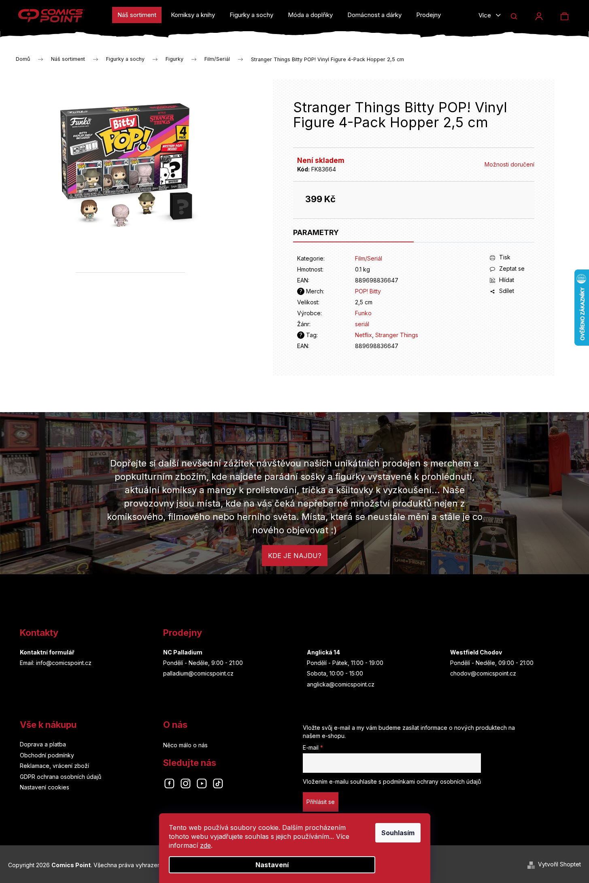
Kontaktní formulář (47, 652)
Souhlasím (398, 833)
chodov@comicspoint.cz (483, 673)
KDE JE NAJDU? (294, 556)
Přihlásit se (320, 801)
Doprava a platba (43, 744)
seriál (362, 324)
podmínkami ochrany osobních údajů (432, 781)
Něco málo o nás (185, 745)
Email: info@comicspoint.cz (55, 662)
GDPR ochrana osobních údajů (60, 776)
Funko (363, 313)
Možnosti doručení (509, 164)
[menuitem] (137, 15)
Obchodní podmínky (47, 755)
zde (205, 845)
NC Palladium (182, 652)
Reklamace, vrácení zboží (54, 765)
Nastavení (272, 865)
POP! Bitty (368, 291)
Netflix (363, 334)
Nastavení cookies (44, 787)
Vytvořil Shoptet (559, 864)
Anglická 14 (323, 652)
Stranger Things (396, 334)
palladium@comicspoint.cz (198, 673)
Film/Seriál (368, 258)
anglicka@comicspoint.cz (340, 684)
